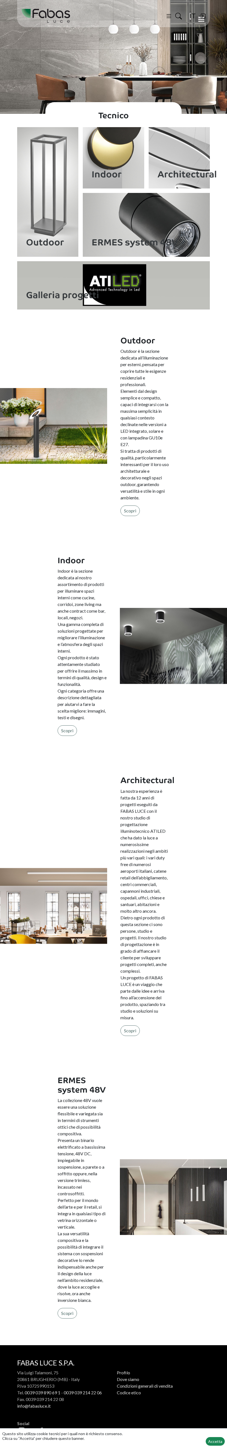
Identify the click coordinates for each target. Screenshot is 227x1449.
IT (192, 16)
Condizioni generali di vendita (145, 1385)
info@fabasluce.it (34, 1405)
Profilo (123, 1372)
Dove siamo (128, 1379)
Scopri (130, 510)
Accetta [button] (215, 1441)
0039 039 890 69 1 (42, 1392)
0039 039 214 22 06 (83, 1392)
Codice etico (129, 1392)
